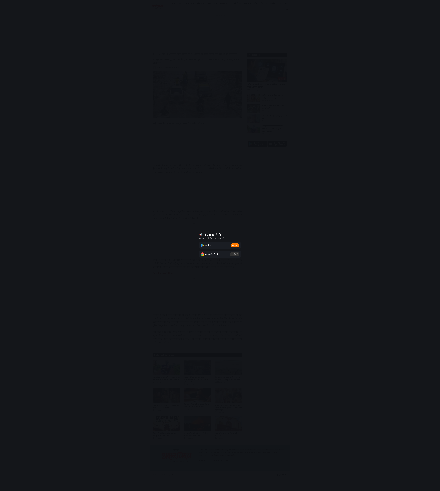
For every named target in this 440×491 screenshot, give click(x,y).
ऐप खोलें (235, 245)
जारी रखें (235, 254)
